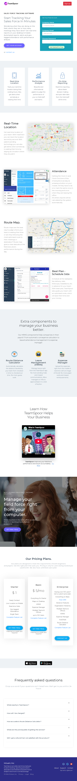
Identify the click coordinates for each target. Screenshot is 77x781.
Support (63, 768)
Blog (31, 774)
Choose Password (49, 38)
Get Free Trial (12, 529)
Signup (67, 4)
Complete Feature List (14, 617)
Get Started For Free (56, 47)
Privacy (20, 774)
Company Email (48, 30)
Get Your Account (14, 45)
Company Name (48, 22)
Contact (70, 768)
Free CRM (62, 600)
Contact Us (62, 638)
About (56, 768)
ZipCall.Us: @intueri (66, 770)
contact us (10, 52)
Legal (27, 774)
